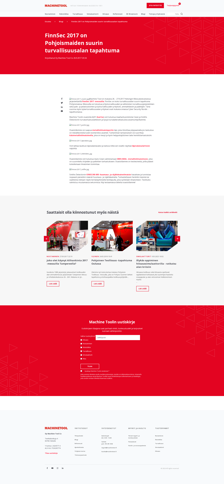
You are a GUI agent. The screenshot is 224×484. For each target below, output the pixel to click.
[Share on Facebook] (62, 99)
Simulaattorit (92, 14)
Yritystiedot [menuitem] (81, 428)
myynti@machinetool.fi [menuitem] (109, 448)
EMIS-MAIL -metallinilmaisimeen (132, 159)
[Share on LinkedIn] (62, 107)
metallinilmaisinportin (103, 130)
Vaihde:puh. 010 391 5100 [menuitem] (107, 443)
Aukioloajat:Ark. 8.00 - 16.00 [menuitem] (106, 437)
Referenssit (117, 14)
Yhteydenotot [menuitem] (109, 428)
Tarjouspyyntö (173, 5)
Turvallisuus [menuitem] (159, 443)
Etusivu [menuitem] (48, 21)
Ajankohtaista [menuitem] (79, 447)
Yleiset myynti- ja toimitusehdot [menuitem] (134, 437)
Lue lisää (53, 284)
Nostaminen (50, 14)
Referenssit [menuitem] (78, 443)
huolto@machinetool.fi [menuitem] (109, 451)
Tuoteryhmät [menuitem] (162, 428)
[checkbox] (88, 349)
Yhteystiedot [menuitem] (79, 436)
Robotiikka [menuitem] (158, 439)
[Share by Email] (62, 111)
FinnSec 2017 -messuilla (93, 101)
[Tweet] (62, 103)
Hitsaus (106, 14)
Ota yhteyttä (155, 5)
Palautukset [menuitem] (132, 442)
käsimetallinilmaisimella (81, 135)
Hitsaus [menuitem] (157, 451)
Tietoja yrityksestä (157, 14)
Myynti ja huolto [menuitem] (137, 428)
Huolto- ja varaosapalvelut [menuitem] (137, 445)
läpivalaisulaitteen (141, 146)
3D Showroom (132, 14)
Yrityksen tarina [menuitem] (80, 451)
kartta (100, 117)
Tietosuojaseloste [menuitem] (81, 455)
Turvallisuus (78, 14)
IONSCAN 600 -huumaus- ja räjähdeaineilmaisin (108, 174)
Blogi (143, 14)
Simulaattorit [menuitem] (159, 447)
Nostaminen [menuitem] (159, 436)
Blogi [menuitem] (61, 21)
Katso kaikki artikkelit (167, 212)
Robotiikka (63, 14)
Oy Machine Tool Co (64, 58)
